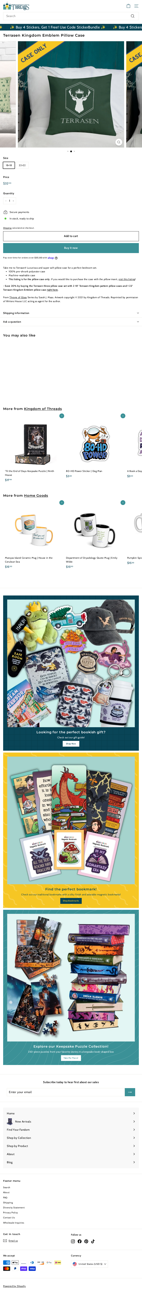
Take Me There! (71, 1058)
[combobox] (71, 16)
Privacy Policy (10, 1212)
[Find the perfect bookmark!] (71, 820)
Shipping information (16, 313)
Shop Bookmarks (71, 900)
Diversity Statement (14, 1207)
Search (6, 1187)
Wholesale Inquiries (13, 1222)
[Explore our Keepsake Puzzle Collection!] (71, 977)
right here (52, 289)
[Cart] (128, 6)
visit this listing (127, 279)
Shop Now (71, 743)
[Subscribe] (130, 1092)
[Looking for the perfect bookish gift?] (71, 663)
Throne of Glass (18, 297)
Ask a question (12, 321)
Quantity (8, 193)
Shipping (7, 228)
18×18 (9, 165)
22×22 (22, 165)
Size (5, 158)
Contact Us (9, 1217)
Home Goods (36, 495)
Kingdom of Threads (43, 409)
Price (6, 177)
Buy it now (71, 248)
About (6, 1192)
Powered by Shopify (14, 1286)
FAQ (5, 1197)
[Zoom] (118, 142)
